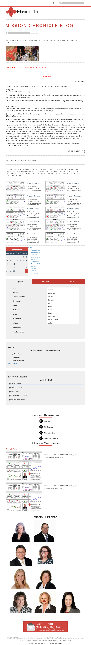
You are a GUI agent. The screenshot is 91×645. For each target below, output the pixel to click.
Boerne (50, 310)
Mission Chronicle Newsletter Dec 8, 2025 (61, 454)
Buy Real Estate (19, 360)
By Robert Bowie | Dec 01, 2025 (53, 488)
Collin (50, 323)
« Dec (30, 247)
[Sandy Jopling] (45, 578)
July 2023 (33, 259)
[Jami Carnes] (21, 578)
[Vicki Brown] (45, 602)
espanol (57, 3)
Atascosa (51, 293)
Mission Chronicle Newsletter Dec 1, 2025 (61, 485)
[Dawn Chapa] (45, 555)
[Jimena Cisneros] (69, 602)
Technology (17, 354)
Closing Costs (53, 320)
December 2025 (35, 250)
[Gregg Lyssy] (45, 531)
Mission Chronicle (45, 443)
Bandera (51, 300)
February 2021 (35, 273)
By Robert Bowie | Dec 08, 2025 (53, 457)
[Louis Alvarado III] (21, 555)
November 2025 (35, 252)
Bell (49, 303)
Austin (50, 296)
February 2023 (35, 261)
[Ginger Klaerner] (21, 602)
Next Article (75, 151)
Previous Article (18, 145)
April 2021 (33, 268)
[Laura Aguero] (21, 531)
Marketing (17, 357)
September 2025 (35, 257)
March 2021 (34, 270)
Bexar (50, 306)
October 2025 (35, 255)
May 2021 (33, 266)
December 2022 (35, 264)
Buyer (50, 313)
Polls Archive (12, 363)
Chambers (52, 316)
